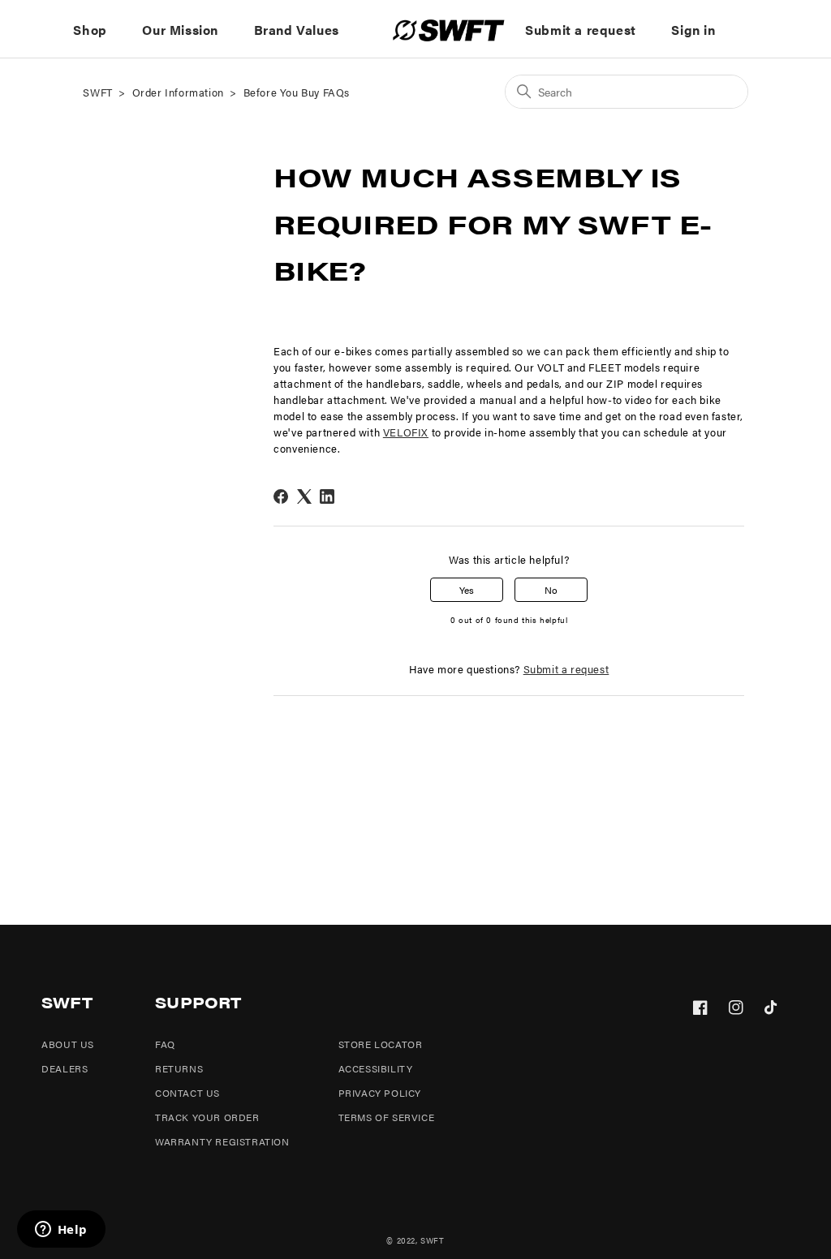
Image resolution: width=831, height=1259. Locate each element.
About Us (67, 1044)
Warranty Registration (222, 1141)
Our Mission (180, 29)
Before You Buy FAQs (296, 92)
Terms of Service (386, 1117)
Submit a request (580, 29)
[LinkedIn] (327, 496)
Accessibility (375, 1068)
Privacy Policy (379, 1092)
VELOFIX (405, 432)
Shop (89, 29)
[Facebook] (280, 496)
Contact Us (187, 1092)
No (551, 589)
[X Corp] (304, 496)
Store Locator (380, 1044)
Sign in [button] (693, 29)
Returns (179, 1068)
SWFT (97, 92)
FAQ (165, 1044)
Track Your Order (207, 1117)
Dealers (64, 1068)
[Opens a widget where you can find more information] (60, 1230)
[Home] (449, 30)
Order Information (178, 92)
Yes (466, 589)
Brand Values (296, 29)
